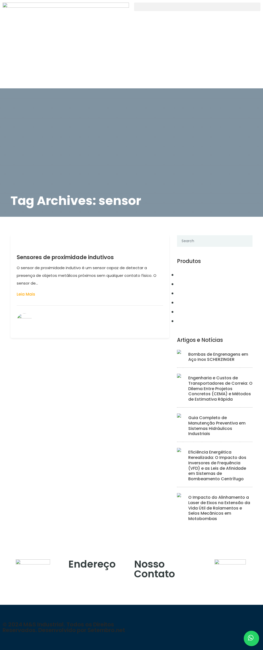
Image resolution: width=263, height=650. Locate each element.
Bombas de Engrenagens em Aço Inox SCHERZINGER (218, 357)
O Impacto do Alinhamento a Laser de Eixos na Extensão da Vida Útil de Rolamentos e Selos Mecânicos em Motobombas (219, 508)
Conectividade (195, 284)
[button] (197, 7)
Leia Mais (26, 294)
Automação (191, 274)
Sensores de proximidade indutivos (65, 257)
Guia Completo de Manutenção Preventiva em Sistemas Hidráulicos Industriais (217, 426)
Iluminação (191, 321)
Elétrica (187, 293)
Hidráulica (190, 311)
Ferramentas (192, 302)
